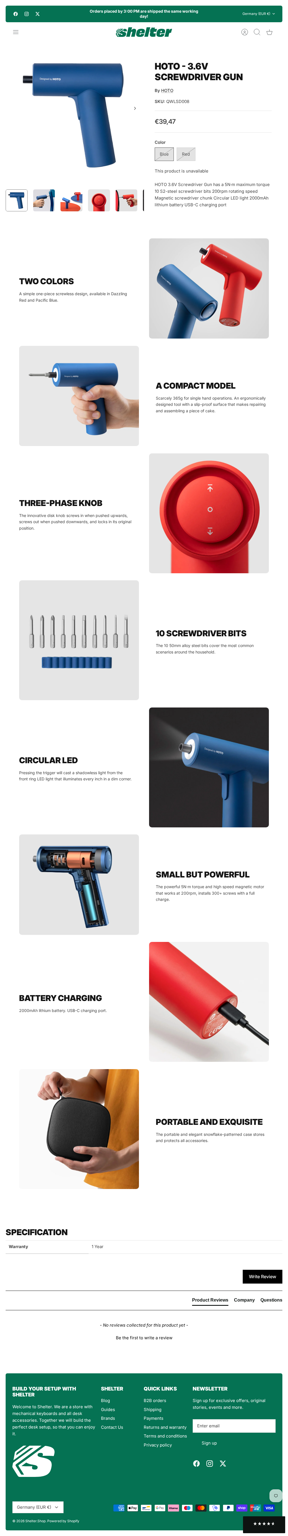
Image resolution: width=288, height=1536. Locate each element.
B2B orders (155, 1400)
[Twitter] (37, 14)
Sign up (209, 1443)
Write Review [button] (262, 1276)
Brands (108, 1418)
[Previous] (82, 14)
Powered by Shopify (63, 1521)
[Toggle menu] (18, 32)
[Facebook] (15, 14)
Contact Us (112, 1427)
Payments (153, 1418)
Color (160, 142)
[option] (75, 114)
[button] (144, 1337)
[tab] (210, 1301)
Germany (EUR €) (256, 14)
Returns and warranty (165, 1427)
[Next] (205, 14)
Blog (105, 1400)
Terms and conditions (165, 1436)
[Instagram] (26, 14)
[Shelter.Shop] (144, 32)
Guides (108, 1409)
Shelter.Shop (35, 1521)
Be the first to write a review (144, 1337)
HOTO (167, 90)
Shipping (152, 1409)
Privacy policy (158, 1445)
